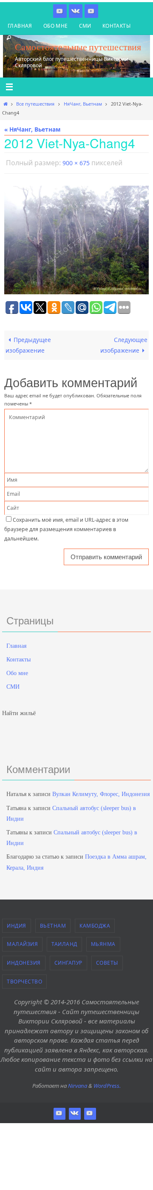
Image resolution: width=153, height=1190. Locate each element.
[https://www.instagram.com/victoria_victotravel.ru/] (60, 10)
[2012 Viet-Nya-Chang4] (76, 238)
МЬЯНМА (103, 942)
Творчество (24, 979)
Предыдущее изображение (28, 343)
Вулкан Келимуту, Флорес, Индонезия (101, 792)
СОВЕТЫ (107, 960)
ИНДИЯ (16, 923)
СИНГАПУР (68, 960)
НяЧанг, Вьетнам (83, 104)
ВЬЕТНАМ (53, 923)
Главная (20, 25)
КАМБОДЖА (94, 923)
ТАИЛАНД (64, 942)
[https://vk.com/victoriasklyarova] (75, 10)
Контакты (116, 25)
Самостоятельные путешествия (78, 47)
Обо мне (55, 25)
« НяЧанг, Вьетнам (32, 129)
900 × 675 (76, 162)
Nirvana (77, 1084)
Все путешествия (35, 104)
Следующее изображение (123, 343)
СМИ (85, 25)
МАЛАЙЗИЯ (22, 942)
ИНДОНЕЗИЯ (24, 960)
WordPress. (107, 1084)
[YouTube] (91, 10)
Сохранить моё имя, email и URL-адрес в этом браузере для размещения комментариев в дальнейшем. (66, 527)
